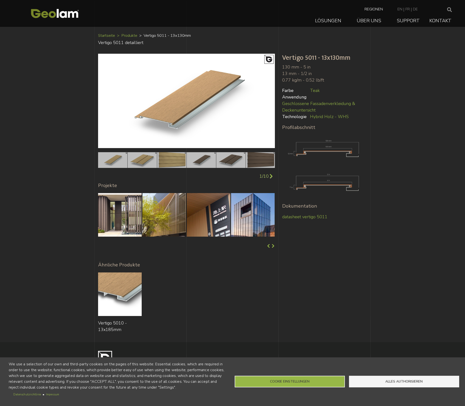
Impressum (52, 394)
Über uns (369, 20)
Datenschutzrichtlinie (27, 394)
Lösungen (328, 20)
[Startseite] (55, 13)
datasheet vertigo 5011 (304, 217)
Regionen (373, 9)
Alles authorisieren (404, 381)
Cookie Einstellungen (290, 381)
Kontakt (440, 20)
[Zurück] (268, 246)
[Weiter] (272, 246)
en (399, 9)
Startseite (106, 35)
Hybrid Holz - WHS (329, 117)
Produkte (129, 35)
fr (407, 9)
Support (408, 20)
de (415, 9)
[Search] (449, 10)
